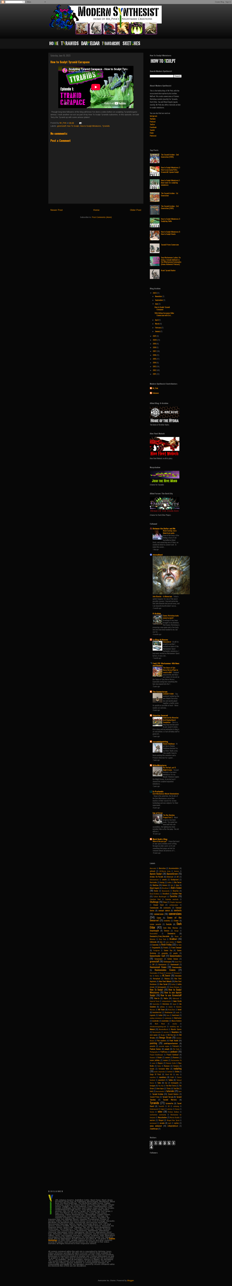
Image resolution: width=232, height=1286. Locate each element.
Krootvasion (169, 1012)
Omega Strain (165, 1037)
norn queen (153, 1035)
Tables (170, 1079)
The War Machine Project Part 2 (169, 816)
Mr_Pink (155, 388)
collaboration (173, 905)
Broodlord (166, 893)
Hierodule (178, 975)
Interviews (165, 1004)
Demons (166, 930)
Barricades (153, 882)
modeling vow (174, 1026)
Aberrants (153, 868)
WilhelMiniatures (160, 765)
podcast (174, 1051)
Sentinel (170, 1072)
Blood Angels (154, 887)
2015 (155, 358)
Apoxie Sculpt (156, 873)
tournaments (160, 1091)
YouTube (152, 118)
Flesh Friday (166, 944)
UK (169, 1106)
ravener (167, 1057)
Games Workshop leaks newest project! (171, 616)
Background (175, 879)
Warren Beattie (175, 1117)
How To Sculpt (73, 126)
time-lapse (160, 1088)
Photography (154, 1052)
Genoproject (159, 959)
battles (169, 882)
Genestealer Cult (157, 955)
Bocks (156, 891)
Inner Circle (177, 1001)
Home (96, 210)
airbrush (152, 871)
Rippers (160, 1063)
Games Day (168, 950)
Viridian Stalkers (173, 1112)
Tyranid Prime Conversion (170, 244)
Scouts (152, 1068)
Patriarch (176, 1046)
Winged (161, 1120)
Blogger (130, 1280)
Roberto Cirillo (171, 1063)
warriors (152, 1120)
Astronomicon (154, 880)
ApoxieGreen (172, 873)
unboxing (176, 1106)
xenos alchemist (156, 1125)
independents (166, 1001)
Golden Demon (172, 959)
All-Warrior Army (165, 871)
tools (151, 1091)
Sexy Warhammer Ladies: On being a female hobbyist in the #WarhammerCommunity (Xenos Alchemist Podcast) (171, 261)
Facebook (153, 127)
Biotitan (155, 885)
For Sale (179, 945)
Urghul (163, 1109)
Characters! (167, 641)
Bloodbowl (165, 888)
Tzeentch (161, 1106)
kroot (180, 1009)
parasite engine (164, 1046)
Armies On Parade (156, 876)
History (167, 978)
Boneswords (166, 891)
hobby (173, 984)
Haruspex (177, 973)
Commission (154, 907)
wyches (176, 1123)
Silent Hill (168, 1074)
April (157, 319)
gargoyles (165, 953)
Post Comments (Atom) (102, 217)
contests (178, 910)
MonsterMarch (163, 1029)
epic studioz (170, 942)
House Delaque (175, 987)
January (158, 331)
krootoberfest (157, 1012)
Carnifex (173, 896)
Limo (167, 1015)
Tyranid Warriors (170, 1099)
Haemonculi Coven (158, 967)
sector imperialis (159, 1072)
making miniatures (156, 1018)
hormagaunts (162, 987)
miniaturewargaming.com (158, 1026)
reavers (165, 1060)
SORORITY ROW (168, 693)
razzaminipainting (160, 741)
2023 (155, 292)
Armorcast (170, 876)
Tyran (180, 1091)
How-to (156, 998)
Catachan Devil (155, 899)
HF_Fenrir (166, 975)
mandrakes (165, 1021)
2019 (155, 343)
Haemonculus (177, 967)
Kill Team (161, 1009)
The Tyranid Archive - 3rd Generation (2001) (170, 207)
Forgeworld (156, 947)
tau (166, 1083)
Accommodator (174, 868)
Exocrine (155, 944)
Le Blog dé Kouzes (160, 639)
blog (177, 885)
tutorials (170, 1091)
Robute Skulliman (169, 743)
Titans (168, 1088)
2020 (155, 339)
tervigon (152, 1085)
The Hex (160, 1086)
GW (153, 964)
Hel (151, 976)
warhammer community (158, 1115)
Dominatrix (171, 933)
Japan (174, 1004)
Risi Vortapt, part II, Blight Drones (169, 768)
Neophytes (175, 1032)
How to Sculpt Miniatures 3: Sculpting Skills (170, 219)
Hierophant (156, 978)
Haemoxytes (153, 973)
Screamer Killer (164, 1068)
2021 (155, 335)
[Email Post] (80, 123)
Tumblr (152, 130)
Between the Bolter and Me (164, 528)
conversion (159, 914)
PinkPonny (163, 1052)
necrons (166, 1032)
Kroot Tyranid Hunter (168, 270)
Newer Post (56, 210)
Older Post (135, 210)
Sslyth (172, 1077)
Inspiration (156, 1004)
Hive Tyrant (164, 984)
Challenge (154, 901)
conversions (175, 913)
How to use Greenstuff (171, 995)
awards (164, 879)
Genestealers (176, 955)
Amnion (176, 871)
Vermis (152, 1112)
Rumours (167, 1066)
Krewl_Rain (171, 1010)
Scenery (176, 1066)
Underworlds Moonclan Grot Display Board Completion (170, 720)
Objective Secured (160, 715)
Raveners (176, 1057)
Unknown (156, 393)
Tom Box (176, 1088)
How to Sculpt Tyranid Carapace (162, 308)
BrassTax (176, 891)
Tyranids (106, 126)
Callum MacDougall (159, 896)
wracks (162, 1123)
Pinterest (153, 135)
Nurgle (163, 1035)
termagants (175, 1083)
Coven (159, 917)
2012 (155, 370)
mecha (175, 1024)
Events (179, 941)
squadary (153, 1077)
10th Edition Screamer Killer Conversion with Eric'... (164, 314)
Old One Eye (172, 1035)
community (167, 907)
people (167, 1048)
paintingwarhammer (171, 1043)
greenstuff (61, 126)
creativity (167, 920)
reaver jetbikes (155, 1060)
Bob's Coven (176, 887)
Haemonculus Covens (165, 970)
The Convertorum (160, 691)
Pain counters (161, 1040)
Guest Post (178, 962)
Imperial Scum (154, 1001)
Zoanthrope (154, 1128)
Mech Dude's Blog (160, 839)
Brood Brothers (155, 894)
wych (169, 1123)
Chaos (165, 902)
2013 (155, 366)
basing (162, 882)
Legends (152, 1015)
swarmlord (161, 1080)
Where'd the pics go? (160, 841)
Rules (159, 1066)
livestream (175, 1015)
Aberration (162, 868)
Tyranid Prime (154, 1097)
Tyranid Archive (157, 1094)
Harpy (161, 973)
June (156, 303)
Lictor (160, 1015)
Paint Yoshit (174, 1040)
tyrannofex (169, 1103)
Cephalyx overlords (171, 899)
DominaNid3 (153, 933)
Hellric (157, 976)
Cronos (176, 920)
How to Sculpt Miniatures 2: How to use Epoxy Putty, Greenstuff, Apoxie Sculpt (170, 169)
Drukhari (173, 939)
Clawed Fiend (158, 905)
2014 (155, 362)
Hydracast (176, 998)
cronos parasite (155, 924)
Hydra (166, 998)
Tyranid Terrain (167, 1096)
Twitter (152, 124)
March (157, 323)
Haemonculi (175, 964)
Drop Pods (162, 939)
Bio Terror (178, 882)
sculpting (177, 1068)
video (160, 1111)
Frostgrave (156, 950)
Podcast (153, 121)
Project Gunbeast (173, 1054)
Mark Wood (160, 1024)
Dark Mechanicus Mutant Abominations (166, 793)
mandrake (155, 1021)
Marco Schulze (177, 1021)
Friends (165, 947)
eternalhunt (158, 554)
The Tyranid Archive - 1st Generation (169, 194)
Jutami (170, 1007)
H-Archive (157, 613)
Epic (161, 942)
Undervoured (154, 1109)
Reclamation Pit (176, 1060)
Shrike (177, 1071)
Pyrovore (152, 1057)
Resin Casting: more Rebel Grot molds (170, 531)
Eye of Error (158, 812)
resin (153, 1063)
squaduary (162, 1077)
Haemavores (162, 964)
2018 (155, 347)
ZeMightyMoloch (172, 1126)
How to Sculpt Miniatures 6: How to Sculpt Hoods (170, 232)
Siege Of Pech (155, 1074)
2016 (155, 355)
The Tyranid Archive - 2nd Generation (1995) (170, 155)
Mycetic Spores (176, 1029)
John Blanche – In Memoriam (162, 596)
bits (172, 885)
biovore (164, 885)
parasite (152, 1046)
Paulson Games (155, 1048)
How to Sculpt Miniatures (90, 126)
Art (178, 876)
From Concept (176, 947)
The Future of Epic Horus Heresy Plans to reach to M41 (170, 670)
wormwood (153, 1123)
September (159, 300)
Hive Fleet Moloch (165, 981)
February (158, 327)
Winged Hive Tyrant (173, 1120)
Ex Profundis (158, 791)
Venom (177, 1109)
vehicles (170, 1109)
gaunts (175, 953)
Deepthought (154, 930)
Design (176, 931)
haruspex (168, 973)
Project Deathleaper (156, 1055)
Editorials (153, 941)
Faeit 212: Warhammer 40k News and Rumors (166, 664)
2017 (155, 351)
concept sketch (164, 910)
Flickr (152, 132)
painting (153, 1043)
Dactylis (169, 924)
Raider (160, 1057)
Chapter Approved (176, 902)
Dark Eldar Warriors (170, 928)
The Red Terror (171, 1085)
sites (177, 1074)
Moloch (152, 1029)
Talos (159, 1082)
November (158, 296)
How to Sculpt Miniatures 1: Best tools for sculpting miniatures (170, 182)
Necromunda (157, 1032)
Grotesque (167, 961)
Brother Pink (177, 893)
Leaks (177, 1012)
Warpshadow (162, 1117)
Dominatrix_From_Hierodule (159, 936)
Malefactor (178, 1018)
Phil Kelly (176, 1049)
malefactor (168, 1018)
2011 (154, 373)
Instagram (153, 115)
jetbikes (162, 1007)
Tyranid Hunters (173, 1094)
